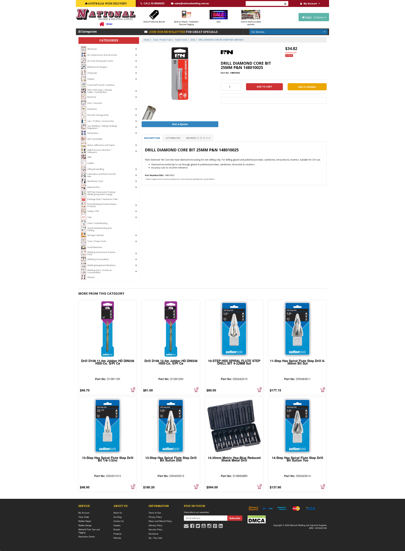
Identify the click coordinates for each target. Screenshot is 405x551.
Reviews (191, 137)
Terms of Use (155, 512)
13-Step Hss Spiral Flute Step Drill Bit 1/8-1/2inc (107, 458)
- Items (314, 17)
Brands (116, 529)
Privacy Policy (155, 516)
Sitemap (117, 537)
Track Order (83, 516)
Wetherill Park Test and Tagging (89, 531)
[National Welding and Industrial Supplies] (106, 14)
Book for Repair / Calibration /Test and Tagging (186, 23)
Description (152, 137)
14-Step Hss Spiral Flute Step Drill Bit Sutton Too (297, 458)
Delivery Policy (155, 525)
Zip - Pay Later (155, 537)
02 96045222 (154, 3)
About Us (117, 512)
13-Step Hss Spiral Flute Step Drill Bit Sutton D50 (171, 458)
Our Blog (117, 516)
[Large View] (149, 112)
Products (117, 533)
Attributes (173, 137)
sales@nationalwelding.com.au (192, 3)
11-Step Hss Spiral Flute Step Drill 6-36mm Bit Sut (297, 361)
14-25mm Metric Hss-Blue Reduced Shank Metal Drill (234, 458)
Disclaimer (153, 533)
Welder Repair (84, 521)
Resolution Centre (86, 536)
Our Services (257, 31)
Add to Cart (264, 86)
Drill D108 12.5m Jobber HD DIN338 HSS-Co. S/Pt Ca (170, 361)
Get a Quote (180, 124)
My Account (310, 3)
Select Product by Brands (154, 21)
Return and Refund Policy (160, 521)
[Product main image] (180, 73)
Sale (219, 21)
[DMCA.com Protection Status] (256, 518)
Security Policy (155, 529)
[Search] (285, 3)
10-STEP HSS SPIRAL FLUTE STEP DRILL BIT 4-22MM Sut (234, 361)
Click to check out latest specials (251, 23)
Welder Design (85, 525)
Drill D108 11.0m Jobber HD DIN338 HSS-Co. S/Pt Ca (107, 361)
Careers (117, 525)
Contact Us (118, 521)
